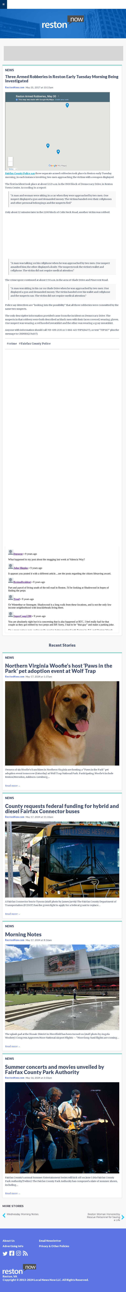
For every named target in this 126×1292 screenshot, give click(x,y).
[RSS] (25, 1252)
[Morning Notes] (62, 987)
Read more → (12, 785)
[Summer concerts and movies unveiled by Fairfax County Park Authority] (62, 1127)
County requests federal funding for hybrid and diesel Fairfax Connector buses (62, 808)
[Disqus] (62, 503)
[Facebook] (11, 1252)
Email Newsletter (50, 1240)
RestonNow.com (14, 87)
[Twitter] (5, 1253)
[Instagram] (18, 1252)
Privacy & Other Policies (54, 1246)
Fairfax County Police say (20, 173)
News (9, 70)
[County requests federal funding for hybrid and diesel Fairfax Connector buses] (62, 860)
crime (13, 343)
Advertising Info (13, 1246)
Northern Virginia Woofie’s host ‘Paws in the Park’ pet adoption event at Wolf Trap (58, 668)
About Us (9, 1240)
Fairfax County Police (36, 343)
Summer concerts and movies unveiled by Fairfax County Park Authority (54, 1069)
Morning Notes (23, 934)
